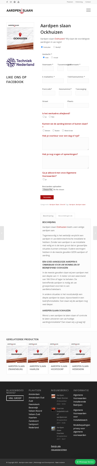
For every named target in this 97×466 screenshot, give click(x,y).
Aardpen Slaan (54, 204)
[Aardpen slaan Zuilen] (2, 233)
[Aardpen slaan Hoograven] (95, 233)
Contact (88, 2)
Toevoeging (81, 89)
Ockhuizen (60, 38)
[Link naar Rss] (14, 2)
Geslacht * (47, 54)
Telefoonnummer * (76, 76)
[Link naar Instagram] (11, 2)
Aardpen (72, 204)
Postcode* (47, 89)
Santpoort (33, 424)
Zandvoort (34, 421)
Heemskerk (34, 404)
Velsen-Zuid (34, 414)
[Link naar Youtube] (18, 2)
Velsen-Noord (35, 410)
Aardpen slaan (81, 204)
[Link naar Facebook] (7, 2)
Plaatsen (70, 2)
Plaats (70, 101)
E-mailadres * (48, 76)
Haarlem (33, 417)
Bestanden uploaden (51, 186)
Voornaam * (47, 64)
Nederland (34, 427)
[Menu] (88, 10)
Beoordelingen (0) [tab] (65, 216)
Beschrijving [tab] (48, 216)
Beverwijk (33, 407)
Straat (45, 101)
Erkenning (79, 2)
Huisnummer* (65, 89)
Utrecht (62, 204)
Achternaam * (73, 64)
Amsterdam (34, 394)
